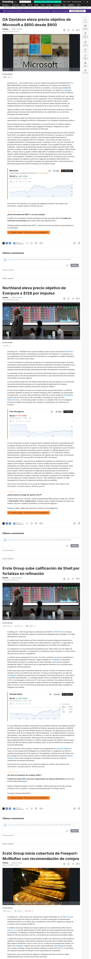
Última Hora (31, 7)
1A (22, 181)
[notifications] (84, 1)
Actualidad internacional (71, 7)
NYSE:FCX (65, 917)
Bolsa (49, 7)
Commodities (43, 7)
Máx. (29, 181)
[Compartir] (64, 30)
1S (13, 181)
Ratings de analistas (17, 29)
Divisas (37, 7)
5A (26, 181)
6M (20, 181)
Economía (81, 7)
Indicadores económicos (58, 7)
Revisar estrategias (43, 173)
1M (16, 181)
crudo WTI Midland (63, 748)
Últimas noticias (8, 7)
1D (10, 181)
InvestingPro (67, 90)
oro (14, 930)
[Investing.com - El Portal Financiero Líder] (9, 2)
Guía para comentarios (8, 270)
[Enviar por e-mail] (36, 243)
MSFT (69, 83)
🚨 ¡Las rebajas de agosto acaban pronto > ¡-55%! (47, 1)
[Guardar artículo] (68, 30)
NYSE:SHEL (58, 632)
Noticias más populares (20, 7)
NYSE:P (68, 351)
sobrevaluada (59, 946)
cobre (9, 930)
